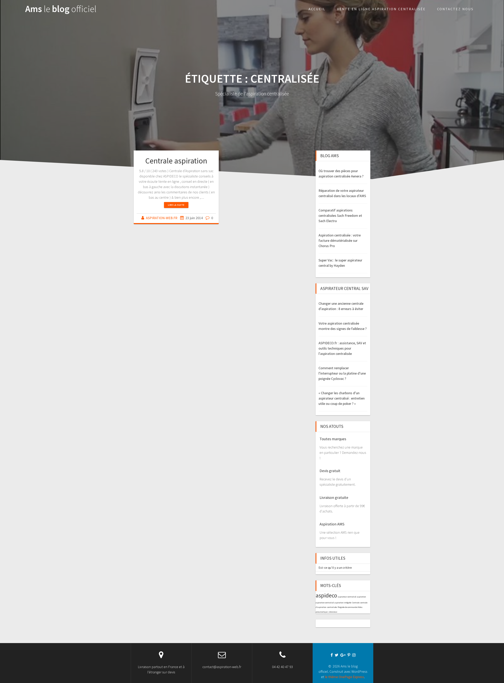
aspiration (361, 596)
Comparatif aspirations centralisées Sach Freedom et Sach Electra (340, 215)
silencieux (332, 612)
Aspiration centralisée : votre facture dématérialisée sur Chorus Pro (340, 240)
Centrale (355, 602)
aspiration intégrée (342, 602)
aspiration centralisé (325, 602)
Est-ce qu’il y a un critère (335, 567)
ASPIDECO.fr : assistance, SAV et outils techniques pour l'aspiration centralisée (342, 348)
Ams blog (60, 9)
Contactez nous (455, 9)
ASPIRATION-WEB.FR (161, 218)
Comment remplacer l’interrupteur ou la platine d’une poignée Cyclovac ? (342, 373)
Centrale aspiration (176, 161)
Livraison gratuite (334, 497)
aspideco (326, 595)
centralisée (332, 607)
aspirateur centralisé (347, 596)
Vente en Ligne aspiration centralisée (381, 9)
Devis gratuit (330, 470)
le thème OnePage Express (344, 677)
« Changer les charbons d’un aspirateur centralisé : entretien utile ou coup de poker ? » (342, 398)
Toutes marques (333, 438)
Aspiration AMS (332, 523)
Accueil (317, 9)
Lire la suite (176, 204)
